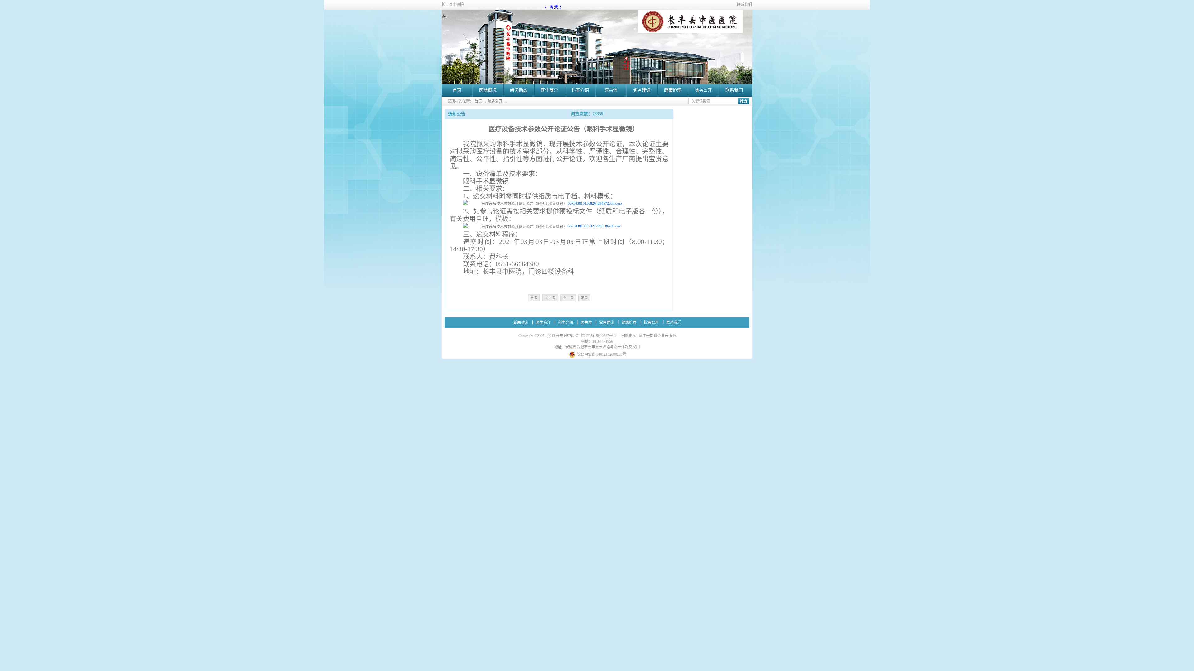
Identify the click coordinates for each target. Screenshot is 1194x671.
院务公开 (495, 101)
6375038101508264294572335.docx (595, 203)
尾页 (584, 297)
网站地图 (627, 336)
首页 (457, 90)
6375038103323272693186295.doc (594, 226)
